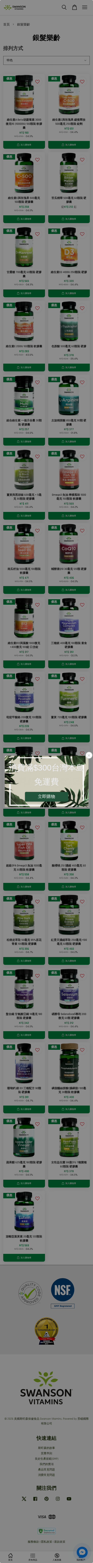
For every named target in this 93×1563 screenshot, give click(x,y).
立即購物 (46, 796)
